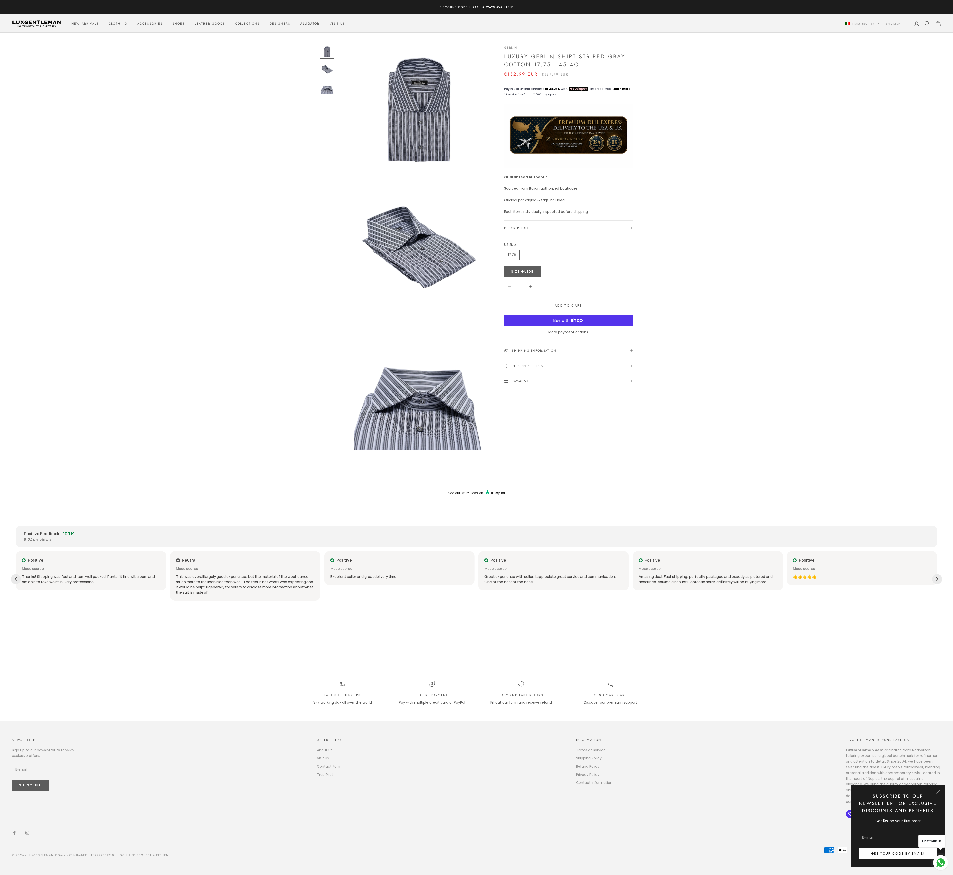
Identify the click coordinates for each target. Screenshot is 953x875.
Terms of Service (591, 750)
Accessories (150, 23)
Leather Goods (210, 23)
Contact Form (329, 766)
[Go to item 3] (327, 87)
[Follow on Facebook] (14, 832)
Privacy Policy (587, 774)
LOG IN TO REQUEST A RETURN (143, 855)
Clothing (118, 23)
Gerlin (510, 47)
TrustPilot (325, 774)
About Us (324, 750)
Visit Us (337, 23)
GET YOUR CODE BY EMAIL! (898, 853)
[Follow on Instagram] (27, 832)
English (893, 24)
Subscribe (30, 785)
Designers (280, 23)
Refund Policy (587, 766)
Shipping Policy (589, 758)
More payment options (568, 332)
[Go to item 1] (327, 52)
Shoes (178, 23)
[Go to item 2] (327, 69)
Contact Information (594, 782)
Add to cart (568, 305)
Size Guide (522, 271)
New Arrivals (85, 23)
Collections (247, 23)
